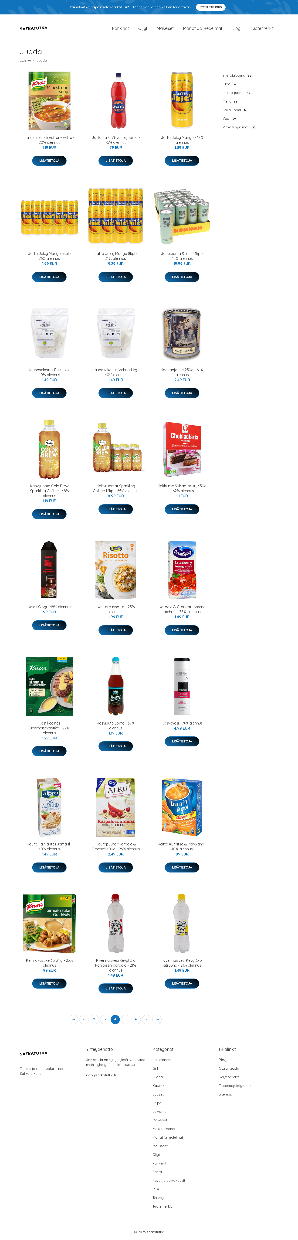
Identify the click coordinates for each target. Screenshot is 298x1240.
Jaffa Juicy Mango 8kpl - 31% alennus (115, 256)
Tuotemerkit (262, 28)
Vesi (229, 118)
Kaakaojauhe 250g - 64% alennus (182, 372)
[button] (73, 1019)
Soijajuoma (235, 110)
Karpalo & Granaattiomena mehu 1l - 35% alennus (182, 609)
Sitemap (225, 1094)
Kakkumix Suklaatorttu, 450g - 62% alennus (182, 488)
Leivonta (159, 1111)
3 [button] (105, 1019)
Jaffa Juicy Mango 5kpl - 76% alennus (49, 256)
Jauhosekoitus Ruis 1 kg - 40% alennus (49, 372)
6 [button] (136, 1019)
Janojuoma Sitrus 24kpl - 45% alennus (182, 256)
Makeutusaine (163, 1129)
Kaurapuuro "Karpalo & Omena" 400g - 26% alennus (115, 846)
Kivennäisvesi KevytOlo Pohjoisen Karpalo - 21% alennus (115, 965)
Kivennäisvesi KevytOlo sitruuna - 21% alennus (182, 963)
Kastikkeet (161, 1085)
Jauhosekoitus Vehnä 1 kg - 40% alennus (115, 372)
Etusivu (25, 60)
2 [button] (94, 1019)
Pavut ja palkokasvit (168, 1180)
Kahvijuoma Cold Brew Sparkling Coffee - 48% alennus (49, 491)
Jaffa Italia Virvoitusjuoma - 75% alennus (116, 140)
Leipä (156, 1103)
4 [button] (115, 1019)
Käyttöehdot (229, 1077)
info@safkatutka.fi (101, 1075)
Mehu (230, 101)
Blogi (236, 28)
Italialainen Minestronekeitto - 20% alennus (49, 140)
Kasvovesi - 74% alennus (182, 723)
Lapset (158, 1094)
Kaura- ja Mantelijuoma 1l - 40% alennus (49, 846)
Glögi (229, 84)
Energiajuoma (237, 75)
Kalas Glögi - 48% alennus (49, 607)
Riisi (155, 1189)
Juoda (157, 1077)
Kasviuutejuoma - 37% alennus (116, 725)
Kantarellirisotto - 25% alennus (116, 609)
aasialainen (161, 1060)
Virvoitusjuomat (239, 127)
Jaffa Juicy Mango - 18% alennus (182, 140)
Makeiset (165, 28)
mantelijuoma (236, 92)
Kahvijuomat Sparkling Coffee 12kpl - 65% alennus (116, 488)
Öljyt (142, 28)
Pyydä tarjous (211, 7)
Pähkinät (120, 28)
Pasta (157, 1172)
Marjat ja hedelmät (202, 28)
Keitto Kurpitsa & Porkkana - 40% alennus (182, 846)
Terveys (159, 1197)
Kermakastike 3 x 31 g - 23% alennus (49, 963)
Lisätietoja (49, 160)
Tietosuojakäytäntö (235, 1085)
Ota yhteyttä (229, 1068)
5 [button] (126, 1019)
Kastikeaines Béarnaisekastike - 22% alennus (49, 728)
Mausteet (160, 1146)
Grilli (155, 1068)
